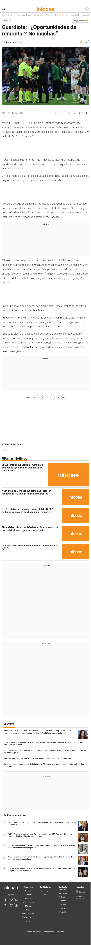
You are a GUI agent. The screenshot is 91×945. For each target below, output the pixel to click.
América (28, 891)
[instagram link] (16, 899)
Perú (28, 910)
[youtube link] (5, 905)
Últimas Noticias (28, 917)
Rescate (14, 15)
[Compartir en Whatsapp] (57, 113)
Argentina (63, 893)
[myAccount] (87, 9)
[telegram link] (11, 905)
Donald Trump (35, 15)
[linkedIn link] (16, 905)
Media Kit (62, 912)
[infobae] (45, 9)
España (28, 898)
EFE (5, 450)
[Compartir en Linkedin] (74, 113)
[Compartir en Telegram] (79, 113)
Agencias (6, 20)
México (28, 906)
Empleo (45, 895)
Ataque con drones (49, 15)
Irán (8, 15)
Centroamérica (28, 914)
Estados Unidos (28, 902)
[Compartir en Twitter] (68, 113)
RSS (28, 921)
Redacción (45, 891)
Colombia (28, 895)
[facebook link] (5, 899)
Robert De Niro (72, 15)
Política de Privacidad (80, 897)
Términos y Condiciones (80, 892)
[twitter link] (11, 899)
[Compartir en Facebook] (63, 113)
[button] (3, 9)
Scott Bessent (23, 15)
